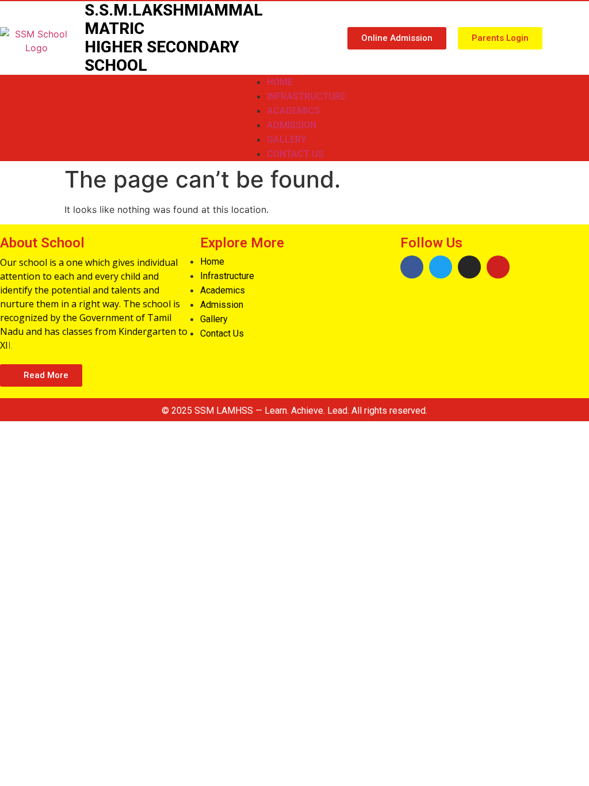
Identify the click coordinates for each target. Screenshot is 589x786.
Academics (293, 110)
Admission (291, 125)
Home (280, 82)
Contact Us (295, 153)
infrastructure (306, 96)
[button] (396, 38)
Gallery (287, 139)
